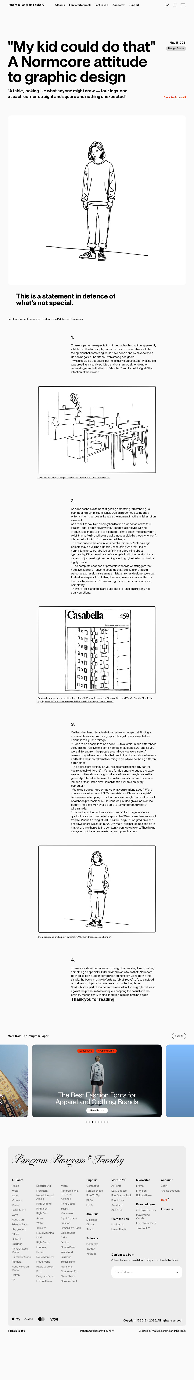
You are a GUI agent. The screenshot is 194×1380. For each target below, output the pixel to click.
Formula (41, 1247)
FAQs (89, 1200)
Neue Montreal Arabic (45, 1197)
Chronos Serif (69, 1281)
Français (167, 1209)
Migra (64, 1185)
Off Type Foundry (146, 1210)
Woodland (67, 1252)
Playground (18, 1229)
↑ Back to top (16, 1330)
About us (92, 1214)
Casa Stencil (68, 1276)
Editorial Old (43, 1185)
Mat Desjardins (161, 1330)
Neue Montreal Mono (20, 1268)
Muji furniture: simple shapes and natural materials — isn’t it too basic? (74, 477)
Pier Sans (66, 1266)
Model (15, 1205)
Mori (39, 1237)
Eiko (38, 1271)
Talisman (17, 1243)
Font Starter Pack (121, 1195)
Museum (17, 1200)
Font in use (117, 1200)
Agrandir (66, 1198)
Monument (67, 1213)
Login (164, 1185)
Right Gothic (68, 1203)
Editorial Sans (20, 1224)
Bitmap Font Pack (71, 1227)
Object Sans (68, 1232)
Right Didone (44, 1203)
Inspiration (117, 1224)
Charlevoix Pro (69, 1271)
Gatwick (16, 1238)
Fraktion (65, 1222)
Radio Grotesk (44, 1266)
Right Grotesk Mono (20, 1250)
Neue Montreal (45, 1256)
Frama (15, 1185)
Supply (64, 1208)
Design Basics (176, 48)
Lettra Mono (19, 1209)
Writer (40, 1222)
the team (180, 1330)
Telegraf (41, 1227)
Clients (90, 1224)
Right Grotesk (69, 1218)
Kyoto (15, 1190)
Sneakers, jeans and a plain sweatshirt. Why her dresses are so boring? (74, 937)
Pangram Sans (44, 1276)
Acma (39, 1218)
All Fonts (116, 1185)
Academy (117, 1205)
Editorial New (44, 1281)
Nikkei (15, 1234)
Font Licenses (94, 1190)
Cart (165, 1200)
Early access (119, 1190)
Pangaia (16, 1261)
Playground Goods (143, 1216)
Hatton (16, 1274)
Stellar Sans (68, 1261)
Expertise (91, 1219)
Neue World (43, 1261)
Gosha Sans (68, 1247)
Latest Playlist (119, 1229)
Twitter (90, 1248)
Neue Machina (45, 1232)
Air (13, 1279)
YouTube (91, 1253)
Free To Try (93, 1195)
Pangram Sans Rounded (69, 1192)
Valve (15, 1214)
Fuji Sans (66, 1256)
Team (89, 1229)
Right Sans (42, 1242)
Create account (170, 1190)
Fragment (42, 1190)
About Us (116, 1209)
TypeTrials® (143, 1228)
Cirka (64, 1237)
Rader (40, 1252)
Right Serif (42, 1208)
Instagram (92, 1243)
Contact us (92, 1185)
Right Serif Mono (21, 1256)
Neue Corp (18, 1219)
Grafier (65, 1242)
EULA (89, 1205)
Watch (15, 1195)
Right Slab (42, 1213)
